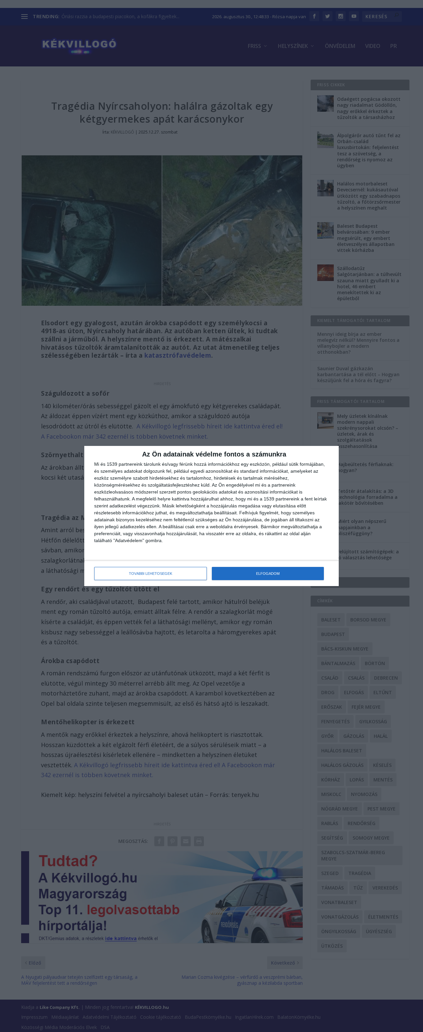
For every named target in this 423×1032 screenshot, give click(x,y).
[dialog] (211, 516)
